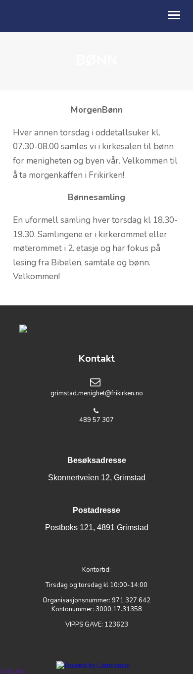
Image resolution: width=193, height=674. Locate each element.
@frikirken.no (124, 393)
